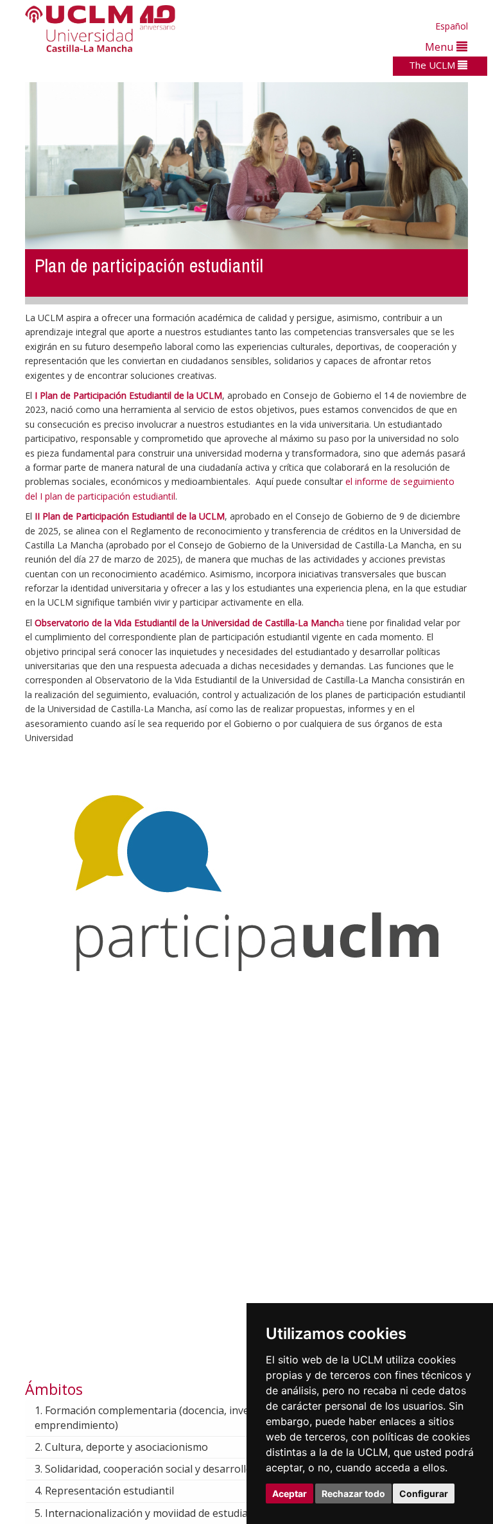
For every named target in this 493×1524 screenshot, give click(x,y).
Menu (440, 46)
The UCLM (433, 64)
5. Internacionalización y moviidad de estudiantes (152, 1513)
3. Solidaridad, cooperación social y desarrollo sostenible (170, 1469)
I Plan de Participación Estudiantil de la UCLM (128, 395)
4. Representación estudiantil (104, 1491)
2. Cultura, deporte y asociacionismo (121, 1447)
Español (451, 26)
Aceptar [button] (289, 1493)
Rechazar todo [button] (353, 1493)
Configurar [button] (423, 1493)
